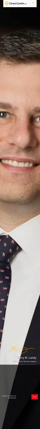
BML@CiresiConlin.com (9, 396)
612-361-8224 (12, 398)
